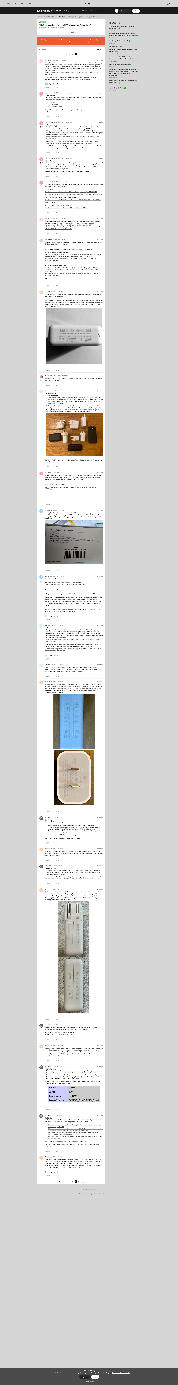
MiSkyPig (47, 682)
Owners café (113, 61)
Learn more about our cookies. (121, 1373)
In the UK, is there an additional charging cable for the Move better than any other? (122, 34)
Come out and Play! (115, 46)
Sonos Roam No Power (116, 88)
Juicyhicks (48, 291)
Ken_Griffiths (48, 817)
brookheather (48, 376)
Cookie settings (88, 1194)
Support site (101, 11)
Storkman (47, 391)
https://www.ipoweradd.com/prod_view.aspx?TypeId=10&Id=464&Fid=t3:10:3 (67, 208)
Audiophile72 (48, 472)
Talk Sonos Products (52, 17)
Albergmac (48, 60)
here (69, 171)
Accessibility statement (100, 1194)
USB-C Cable (54, 105)
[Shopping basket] (168, 4)
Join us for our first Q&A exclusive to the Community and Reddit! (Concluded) (122, 58)
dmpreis (47, 576)
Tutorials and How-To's (116, 54)
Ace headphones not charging (119, 64)
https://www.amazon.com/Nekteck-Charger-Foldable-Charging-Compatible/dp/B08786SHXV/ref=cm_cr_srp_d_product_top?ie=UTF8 (65, 583)
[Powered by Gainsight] (89, 1190)
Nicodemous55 (49, 93)
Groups (93, 11)
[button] (125, 11)
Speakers (62, 17)
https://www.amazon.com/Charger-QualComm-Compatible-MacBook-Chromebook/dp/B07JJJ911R (73, 194)
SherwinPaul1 (49, 510)
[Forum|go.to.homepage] (53, 11)
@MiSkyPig (48, 820)
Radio (29, 4)
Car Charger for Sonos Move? (118, 41)
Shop (8, 4)
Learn (14, 4)
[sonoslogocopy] (89, 3)
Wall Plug (52, 103)
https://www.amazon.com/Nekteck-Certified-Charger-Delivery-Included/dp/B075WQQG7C (71, 192)
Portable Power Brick (56, 106)
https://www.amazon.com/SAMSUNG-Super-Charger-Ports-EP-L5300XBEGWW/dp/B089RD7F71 (73, 200)
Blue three (48, 239)
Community (40, 17)
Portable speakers (114, 90)
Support (22, 4)
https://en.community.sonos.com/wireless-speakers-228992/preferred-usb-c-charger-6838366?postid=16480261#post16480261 (73, 1133)
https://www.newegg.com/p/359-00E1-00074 (58, 205)
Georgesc (47, 625)
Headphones (113, 66)
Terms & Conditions (76, 1194)
